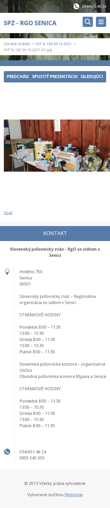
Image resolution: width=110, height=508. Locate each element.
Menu (101, 22)
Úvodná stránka (17, 43)
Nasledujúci (89, 76)
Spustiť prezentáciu (55, 76)
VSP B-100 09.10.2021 (53, 43)
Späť (8, 213)
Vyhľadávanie (88, 22)
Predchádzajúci (24, 76)
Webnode (73, 494)
